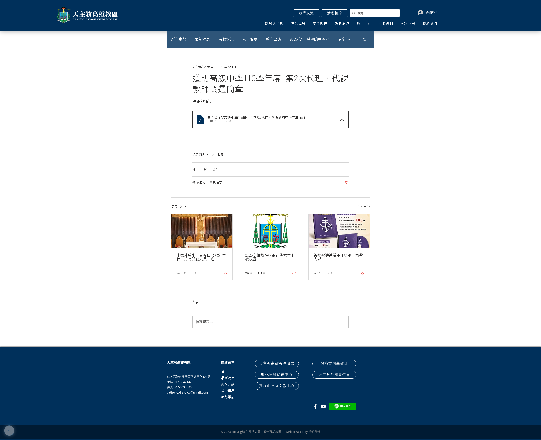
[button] (306, 13)
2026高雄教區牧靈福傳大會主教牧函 (270, 257)
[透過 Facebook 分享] (194, 169)
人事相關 (249, 39)
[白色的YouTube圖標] (323, 406)
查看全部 (364, 206)
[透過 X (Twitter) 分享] (205, 169)
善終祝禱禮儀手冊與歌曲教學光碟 (338, 257)
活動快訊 (226, 39)
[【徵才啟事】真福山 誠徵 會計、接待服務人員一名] (201, 231)
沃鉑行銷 (314, 432)
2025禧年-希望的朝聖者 (309, 39)
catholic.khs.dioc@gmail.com (187, 392)
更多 (342, 39)
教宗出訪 (273, 39)
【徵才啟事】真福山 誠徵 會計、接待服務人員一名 (201, 257)
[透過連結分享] (215, 169)
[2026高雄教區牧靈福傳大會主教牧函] (270, 231)
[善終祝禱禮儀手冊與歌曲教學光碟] (339, 231)
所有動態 (178, 39)
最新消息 (202, 39)
